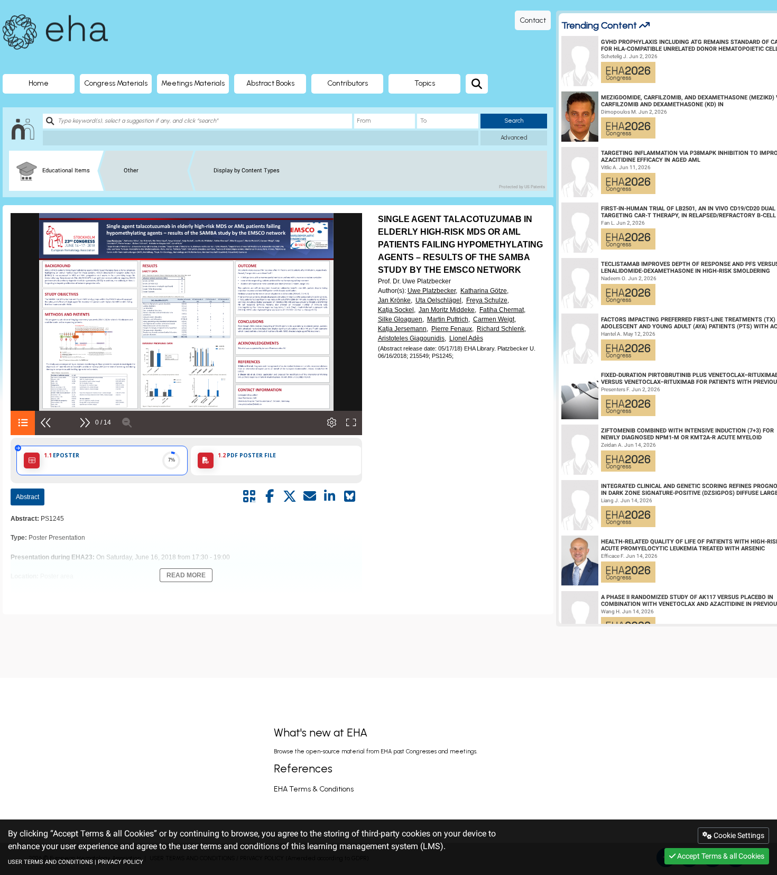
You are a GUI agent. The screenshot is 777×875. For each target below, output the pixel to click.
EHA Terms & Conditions (314, 789)
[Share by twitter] (290, 496)
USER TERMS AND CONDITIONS (50, 862)
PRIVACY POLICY (120, 862)
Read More (186, 575)
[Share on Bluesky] (350, 496)
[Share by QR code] (249, 496)
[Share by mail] (310, 496)
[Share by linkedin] (330, 496)
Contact (533, 20)
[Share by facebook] (270, 496)
